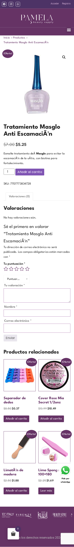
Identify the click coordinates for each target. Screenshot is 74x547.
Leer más (46, 490)
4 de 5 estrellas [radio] (22, 269)
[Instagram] (11, 4)
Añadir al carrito (29, 172)
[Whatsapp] (18, 4)
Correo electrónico (17, 320)
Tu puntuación (14, 263)
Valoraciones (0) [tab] (19, 196)
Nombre (10, 306)
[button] (69, 30)
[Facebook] (4, 4)
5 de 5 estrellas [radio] (27, 269)
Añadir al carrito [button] (16, 418)
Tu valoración (14, 285)
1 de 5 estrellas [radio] (6, 269)
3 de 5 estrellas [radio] (16, 269)
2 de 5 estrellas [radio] (11, 269)
